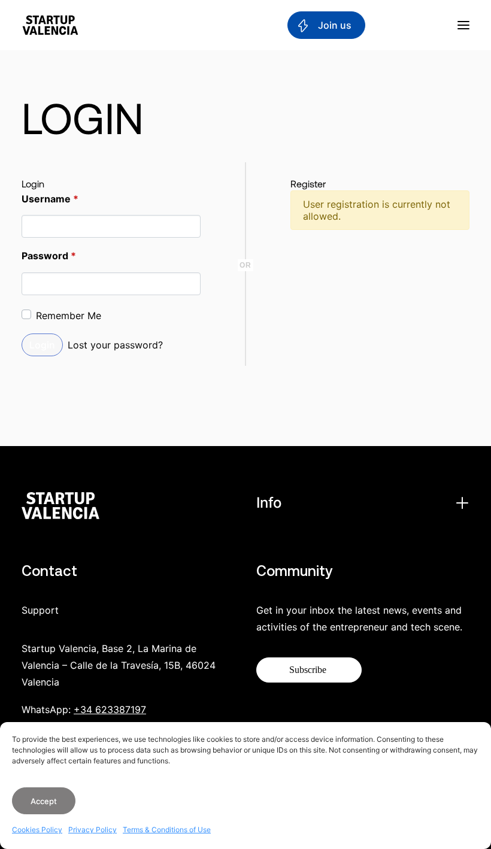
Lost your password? (115, 345)
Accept (44, 801)
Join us (333, 25)
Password (49, 256)
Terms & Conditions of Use (167, 829)
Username (50, 199)
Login (42, 345)
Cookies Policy (37, 829)
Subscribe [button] (307, 670)
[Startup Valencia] (50, 25)
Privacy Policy (92, 829)
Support (40, 610)
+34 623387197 (110, 709)
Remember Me (68, 316)
